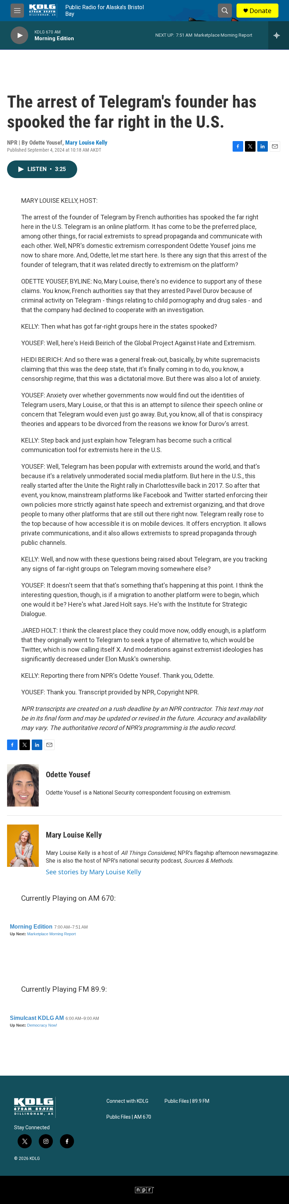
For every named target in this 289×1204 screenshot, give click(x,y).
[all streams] (278, 35)
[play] (19, 35)
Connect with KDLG (127, 1101)
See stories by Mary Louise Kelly (93, 872)
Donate (260, 10)
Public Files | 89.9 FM (187, 1101)
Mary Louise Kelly (86, 142)
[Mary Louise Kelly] (23, 846)
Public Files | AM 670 (128, 1117)
